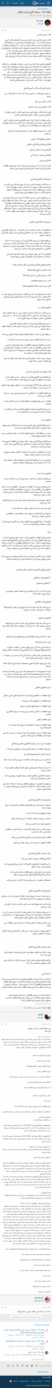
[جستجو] (3, 3)
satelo (40, 1014)
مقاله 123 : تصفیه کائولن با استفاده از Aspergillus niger (25, 1342)
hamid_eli (39, 1298)
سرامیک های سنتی (38, 1337)
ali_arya (46, 15)
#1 (2, 30)
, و (35, 1008)
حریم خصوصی (24, 1381)
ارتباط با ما (46, 1381)
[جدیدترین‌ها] (7, 3)
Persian (45, 1377)
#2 (2, 1024)
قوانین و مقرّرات (36, 1381)
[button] (48, 3)
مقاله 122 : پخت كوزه (36, 1352)
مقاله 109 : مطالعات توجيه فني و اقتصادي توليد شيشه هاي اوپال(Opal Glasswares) (24, 1331)
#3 (2, 1307)
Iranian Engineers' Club (38, 1386)
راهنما (15, 1381)
